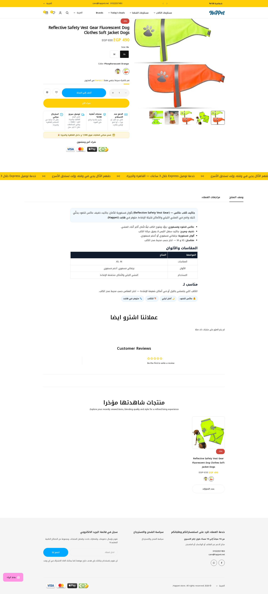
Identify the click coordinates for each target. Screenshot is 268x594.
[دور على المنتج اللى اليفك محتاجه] (67, 12)
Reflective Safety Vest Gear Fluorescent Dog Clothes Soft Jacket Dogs (208, 462)
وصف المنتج (236, 197)
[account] (60, 12)
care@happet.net (217, 554)
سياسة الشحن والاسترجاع (152, 539)
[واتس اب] (214, 563)
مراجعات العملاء (211, 197)
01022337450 (219, 551)
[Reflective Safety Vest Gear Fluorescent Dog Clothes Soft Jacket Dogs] (208, 432)
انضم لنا (56, 552)
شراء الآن (86, 103)
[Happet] (217, 13)
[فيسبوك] (222, 563)
